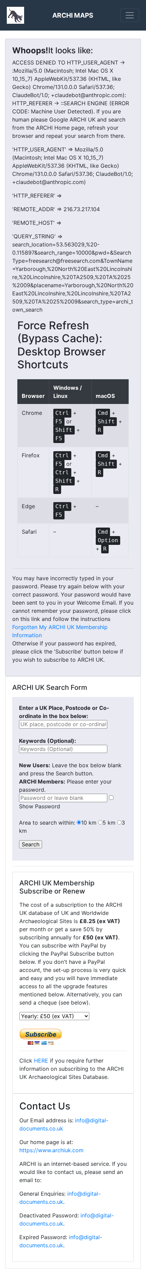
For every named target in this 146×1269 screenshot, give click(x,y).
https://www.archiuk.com (51, 1150)
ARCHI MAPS (72, 15)
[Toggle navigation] (129, 15)
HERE (41, 1060)
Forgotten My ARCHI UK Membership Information (60, 631)
